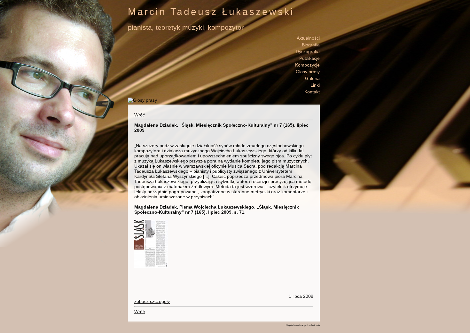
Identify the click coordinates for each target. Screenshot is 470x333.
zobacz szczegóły (152, 301)
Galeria (312, 78)
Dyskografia (308, 51)
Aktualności (308, 38)
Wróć (139, 114)
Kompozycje (307, 64)
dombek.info (313, 325)
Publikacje (309, 58)
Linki (315, 85)
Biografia (311, 44)
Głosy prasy (308, 71)
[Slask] (151, 266)
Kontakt (312, 91)
